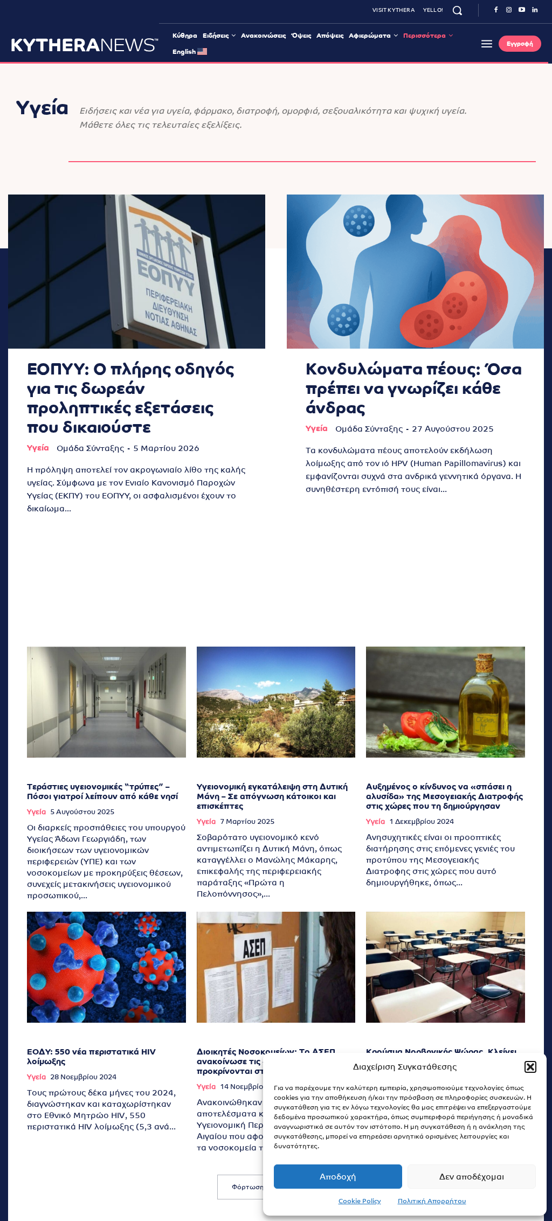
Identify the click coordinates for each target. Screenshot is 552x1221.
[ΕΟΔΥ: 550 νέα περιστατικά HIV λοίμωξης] (106, 967)
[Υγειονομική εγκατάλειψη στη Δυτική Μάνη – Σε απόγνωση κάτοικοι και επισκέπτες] (276, 702)
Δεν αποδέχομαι (471, 1176)
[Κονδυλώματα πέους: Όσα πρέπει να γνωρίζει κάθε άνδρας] (415, 272)
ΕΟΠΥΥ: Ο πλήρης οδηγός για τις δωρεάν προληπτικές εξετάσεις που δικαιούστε (130, 397)
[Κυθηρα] (85, 45)
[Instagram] (508, 10)
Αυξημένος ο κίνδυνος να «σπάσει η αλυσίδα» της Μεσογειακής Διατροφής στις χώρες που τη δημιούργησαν (444, 796)
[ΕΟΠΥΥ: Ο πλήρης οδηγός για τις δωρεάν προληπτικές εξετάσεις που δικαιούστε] (136, 272)
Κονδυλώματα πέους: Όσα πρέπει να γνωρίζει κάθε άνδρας (414, 388)
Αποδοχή (338, 1176)
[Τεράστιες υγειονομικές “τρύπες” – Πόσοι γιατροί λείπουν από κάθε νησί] (106, 702)
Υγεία (38, 447)
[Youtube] (521, 10)
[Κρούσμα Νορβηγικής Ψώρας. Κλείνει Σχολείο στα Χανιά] (445, 967)
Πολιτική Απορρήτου (432, 1201)
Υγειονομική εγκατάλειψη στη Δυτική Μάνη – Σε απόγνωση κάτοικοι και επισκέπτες (272, 796)
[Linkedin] (534, 10)
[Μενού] (486, 43)
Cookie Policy (360, 1201)
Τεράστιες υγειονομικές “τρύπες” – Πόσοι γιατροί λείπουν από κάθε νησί (102, 791)
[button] (530, 1067)
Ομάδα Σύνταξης (90, 448)
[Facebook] (495, 10)
